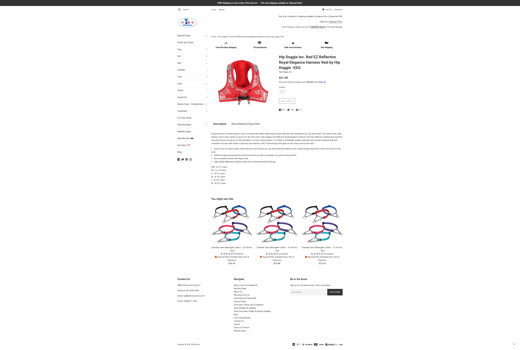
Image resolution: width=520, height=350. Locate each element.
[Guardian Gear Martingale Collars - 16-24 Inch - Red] (276, 223)
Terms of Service (241, 327)
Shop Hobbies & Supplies (245, 308)
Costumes (192, 111)
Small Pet (192, 97)
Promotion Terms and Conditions (249, 305)
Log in (213, 9)
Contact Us (239, 321)
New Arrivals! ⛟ (185, 138)
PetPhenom (195, 344)
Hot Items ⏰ (183, 145)
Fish (192, 76)
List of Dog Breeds (242, 318)
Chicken (192, 70)
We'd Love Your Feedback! (245, 285)
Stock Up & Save (185, 42)
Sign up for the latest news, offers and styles (310, 285)
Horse (192, 90)
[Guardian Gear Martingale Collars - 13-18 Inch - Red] (322, 223)
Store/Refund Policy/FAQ (245, 123)
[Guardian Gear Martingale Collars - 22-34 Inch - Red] (231, 223)
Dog (192, 49)
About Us (238, 292)
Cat (192, 56)
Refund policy (240, 331)
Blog (179, 152)
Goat (192, 83)
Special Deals (192, 35)
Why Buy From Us (242, 295)
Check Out (338, 9)
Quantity (282, 87)
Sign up (222, 9)
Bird (192, 63)
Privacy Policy (240, 301)
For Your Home (184, 118)
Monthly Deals (184, 131)
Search (237, 324)
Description (220, 123)
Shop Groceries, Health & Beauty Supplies (252, 311)
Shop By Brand (192, 124)
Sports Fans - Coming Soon (192, 104)
